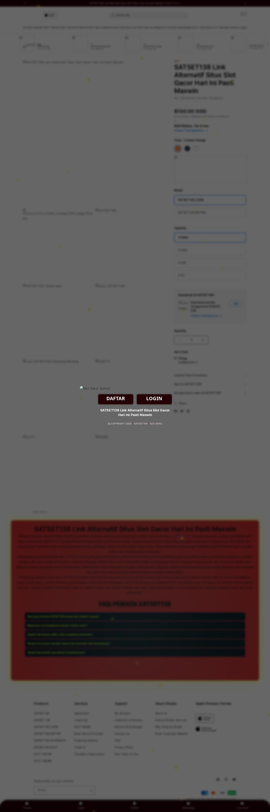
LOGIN (154, 398)
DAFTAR (115, 398)
